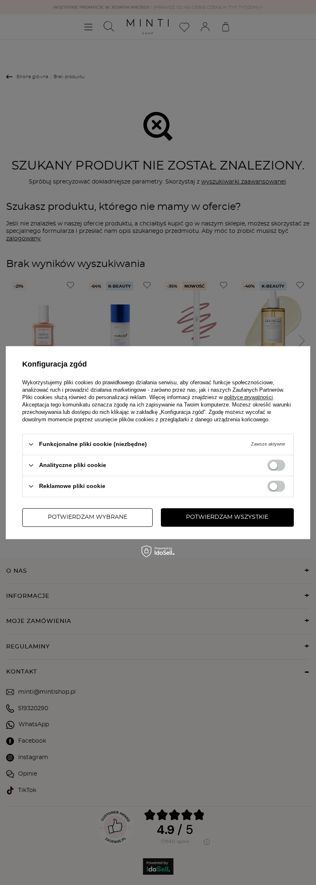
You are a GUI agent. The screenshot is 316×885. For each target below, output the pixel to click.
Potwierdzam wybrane (87, 517)
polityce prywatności (248, 397)
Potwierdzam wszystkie (227, 517)
